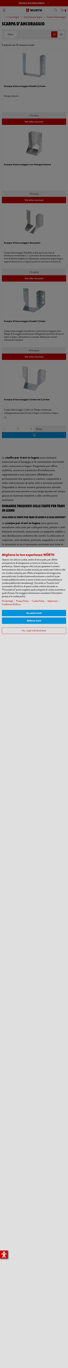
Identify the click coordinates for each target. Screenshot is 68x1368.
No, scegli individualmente (34, 631)
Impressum (53, 601)
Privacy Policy (22, 601)
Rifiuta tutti (34, 621)
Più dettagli (7, 601)
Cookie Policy (38, 601)
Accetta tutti (34, 613)
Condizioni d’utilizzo (11, 604)
